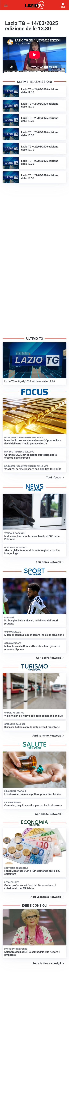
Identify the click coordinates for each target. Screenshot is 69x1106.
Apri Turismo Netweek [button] (46, 735)
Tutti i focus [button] (53, 477)
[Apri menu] (6, 5)
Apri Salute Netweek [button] (48, 814)
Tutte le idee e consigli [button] (47, 963)
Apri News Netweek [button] (48, 562)
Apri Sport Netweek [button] (48, 657)
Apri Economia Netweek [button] (45, 896)
